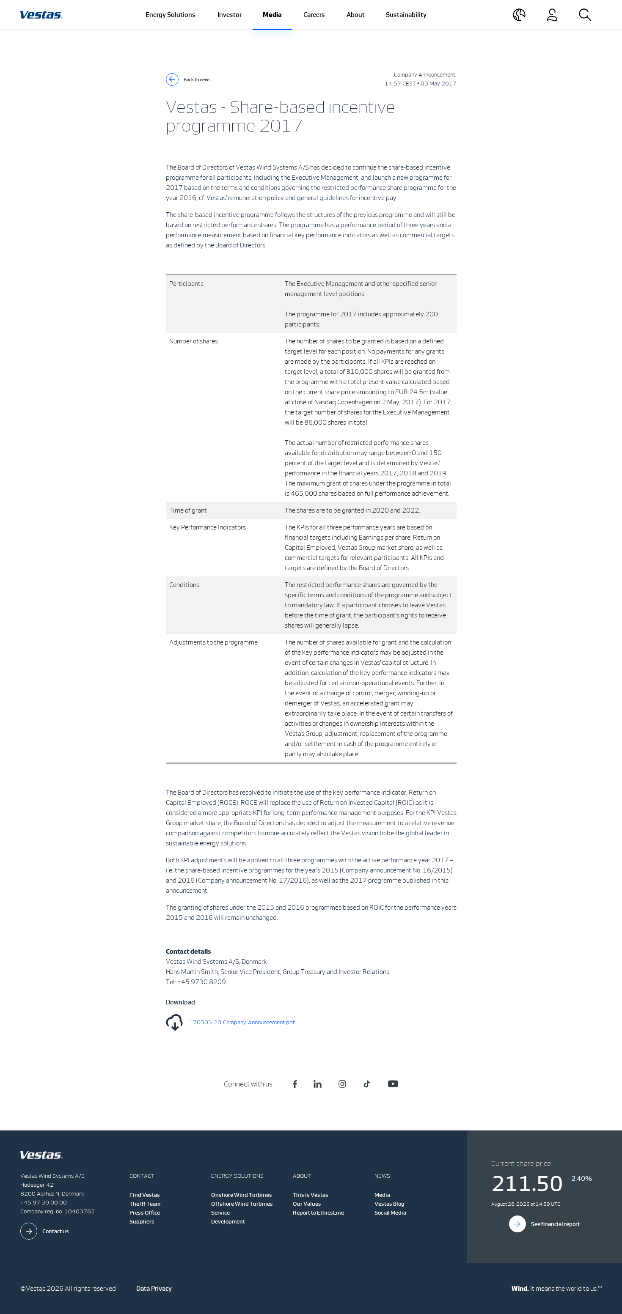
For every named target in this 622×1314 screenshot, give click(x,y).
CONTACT (141, 1176)
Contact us (55, 1231)
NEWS (382, 1176)
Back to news (197, 79)
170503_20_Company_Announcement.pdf (242, 1022)
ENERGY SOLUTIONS (237, 1176)
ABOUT (302, 1176)
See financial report (555, 1224)
